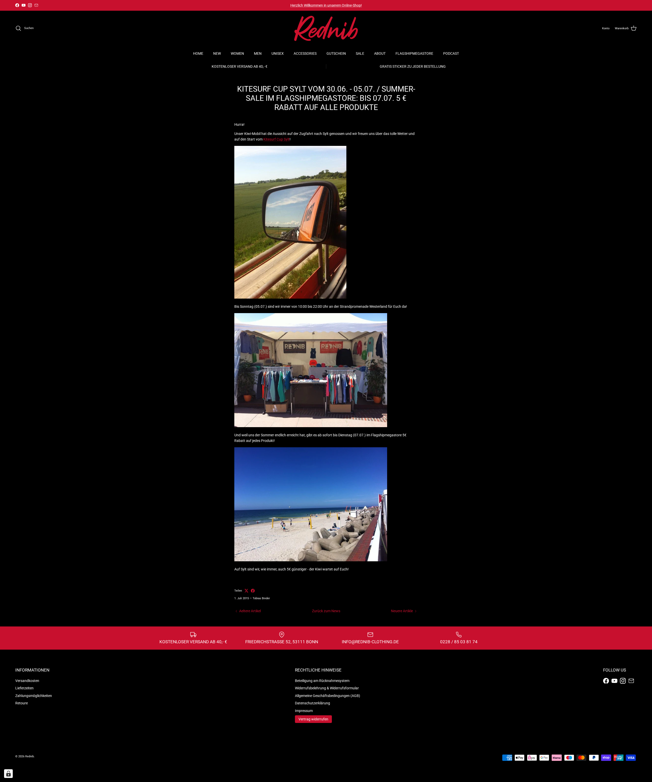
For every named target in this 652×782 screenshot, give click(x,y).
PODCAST (451, 53)
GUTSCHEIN (336, 53)
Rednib (29, 756)
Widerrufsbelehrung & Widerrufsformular (327, 688)
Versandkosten (27, 681)
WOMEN (237, 53)
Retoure (21, 703)
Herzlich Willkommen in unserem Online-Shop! (326, 5)
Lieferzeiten (24, 688)
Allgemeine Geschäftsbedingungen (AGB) (327, 696)
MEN (258, 53)
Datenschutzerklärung (312, 703)
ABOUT (380, 53)
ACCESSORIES (305, 53)
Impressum (304, 711)
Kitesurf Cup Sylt (276, 139)
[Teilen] (253, 591)
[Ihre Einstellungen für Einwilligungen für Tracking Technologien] (8, 773)
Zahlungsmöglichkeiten (33, 696)
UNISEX (277, 53)
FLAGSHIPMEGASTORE (414, 53)
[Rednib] (326, 28)
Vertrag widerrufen (313, 719)
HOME (198, 53)
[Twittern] (246, 591)
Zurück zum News (326, 611)
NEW (217, 53)
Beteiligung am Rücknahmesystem (322, 681)
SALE (360, 53)
